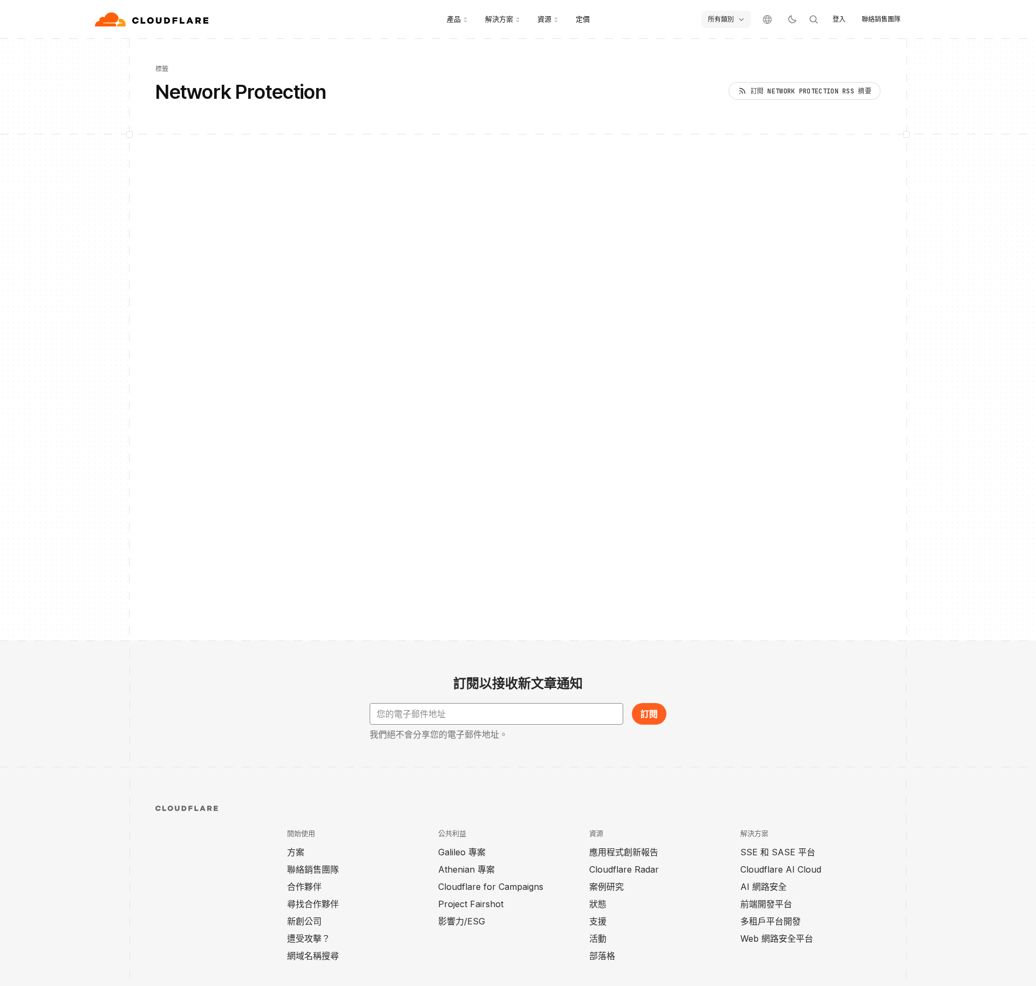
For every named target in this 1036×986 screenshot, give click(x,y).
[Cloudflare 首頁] (153, 19)
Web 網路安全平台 (776, 938)
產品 (454, 19)
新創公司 (304, 921)
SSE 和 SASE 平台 (777, 852)
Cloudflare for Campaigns (490, 886)
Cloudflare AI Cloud (780, 869)
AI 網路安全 (763, 886)
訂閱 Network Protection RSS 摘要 (811, 91)
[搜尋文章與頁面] (813, 19)
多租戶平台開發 (770, 921)
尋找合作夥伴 (313, 904)
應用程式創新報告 (623, 852)
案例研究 (606, 886)
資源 (544, 19)
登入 (839, 19)
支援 (597, 921)
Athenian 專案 (466, 869)
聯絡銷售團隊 (881, 19)
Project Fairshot (470, 904)
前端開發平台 (766, 904)
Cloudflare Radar (624, 869)
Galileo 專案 (462, 852)
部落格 (602, 955)
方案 (295, 852)
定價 (583, 19)
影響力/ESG (461, 921)
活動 (597, 938)
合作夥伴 (304, 886)
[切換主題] (792, 19)
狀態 (597, 904)
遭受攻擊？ (308, 938)
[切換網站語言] (767, 19)
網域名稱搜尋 (313, 955)
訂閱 (649, 713)
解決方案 (499, 19)
